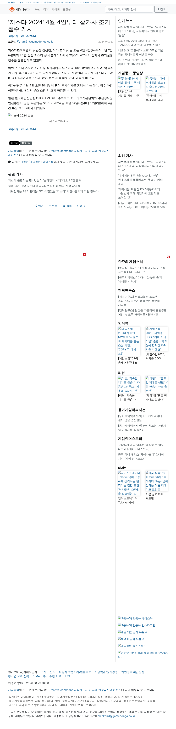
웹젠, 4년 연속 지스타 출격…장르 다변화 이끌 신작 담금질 (44, 185)
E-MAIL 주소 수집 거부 (47, 676)
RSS (67, 676)
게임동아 (13, 150)
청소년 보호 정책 (18, 676)
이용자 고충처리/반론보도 (75, 672)
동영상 (67, 9)
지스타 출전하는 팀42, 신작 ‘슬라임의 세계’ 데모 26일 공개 (44, 180)
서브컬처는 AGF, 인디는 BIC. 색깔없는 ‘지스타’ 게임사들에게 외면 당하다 (53, 191)
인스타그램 (58, 2)
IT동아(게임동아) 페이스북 (37, 161)
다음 (80, 205)
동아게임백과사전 (132, 410)
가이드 (56, 9)
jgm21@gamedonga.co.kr (37, 41)
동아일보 (12, 2)
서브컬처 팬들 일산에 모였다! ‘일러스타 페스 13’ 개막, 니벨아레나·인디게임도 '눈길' (142, 31)
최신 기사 (125, 156)
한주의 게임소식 (130, 262)
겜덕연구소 (126, 290)
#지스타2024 (28, 36)
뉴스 (38, 9)
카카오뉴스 (96, 2)
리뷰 (46, 9)
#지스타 (13, 36)
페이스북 (48, 2)
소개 (43, 672)
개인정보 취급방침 (132, 672)
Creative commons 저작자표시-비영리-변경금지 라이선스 (84, 690)
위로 (54, 205)
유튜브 (28, 2)
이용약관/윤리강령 (106, 672)
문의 (52, 672)
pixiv (122, 467)
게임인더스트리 (130, 439)
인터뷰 (123, 323)
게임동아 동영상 (130, 73)
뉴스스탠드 (84, 2)
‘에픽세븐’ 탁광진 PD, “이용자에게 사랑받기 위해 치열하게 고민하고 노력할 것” (139, 193)
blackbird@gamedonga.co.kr (116, 716)
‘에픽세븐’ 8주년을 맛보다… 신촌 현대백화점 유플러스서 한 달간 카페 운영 (140, 179)
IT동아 (20, 2)
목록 (68, 205)
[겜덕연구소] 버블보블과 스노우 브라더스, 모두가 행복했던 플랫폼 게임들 (139, 301)
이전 (40, 205)
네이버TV (38, 2)
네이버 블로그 (71, 2)
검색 (162, 9)
